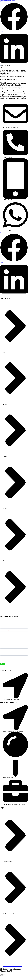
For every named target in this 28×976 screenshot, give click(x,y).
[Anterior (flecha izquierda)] (0, 975)
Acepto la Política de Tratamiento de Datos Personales (13, 658)
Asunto (1, 647)
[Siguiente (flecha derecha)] (2, 975)
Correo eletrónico (4, 630)
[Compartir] (3, 974)
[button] (14, 67)
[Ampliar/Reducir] (0, 974)
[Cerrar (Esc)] (4, 974)
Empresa (2, 636)
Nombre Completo (4, 619)
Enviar (2, 663)
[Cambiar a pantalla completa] (2, 974)
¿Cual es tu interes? (4, 641)
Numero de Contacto (5, 624)
